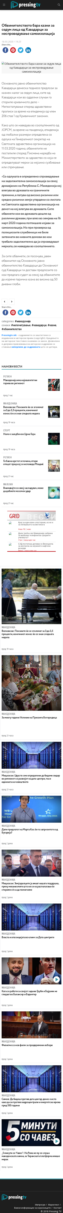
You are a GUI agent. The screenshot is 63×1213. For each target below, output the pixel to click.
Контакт (57, 1207)
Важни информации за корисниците (32, 1207)
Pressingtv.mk (9, 335)
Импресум (40, 1204)
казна (52, 325)
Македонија (24, 321)
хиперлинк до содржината (25, 347)
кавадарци (40, 325)
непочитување (22, 325)
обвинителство (12, 329)
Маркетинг (53, 1204)
